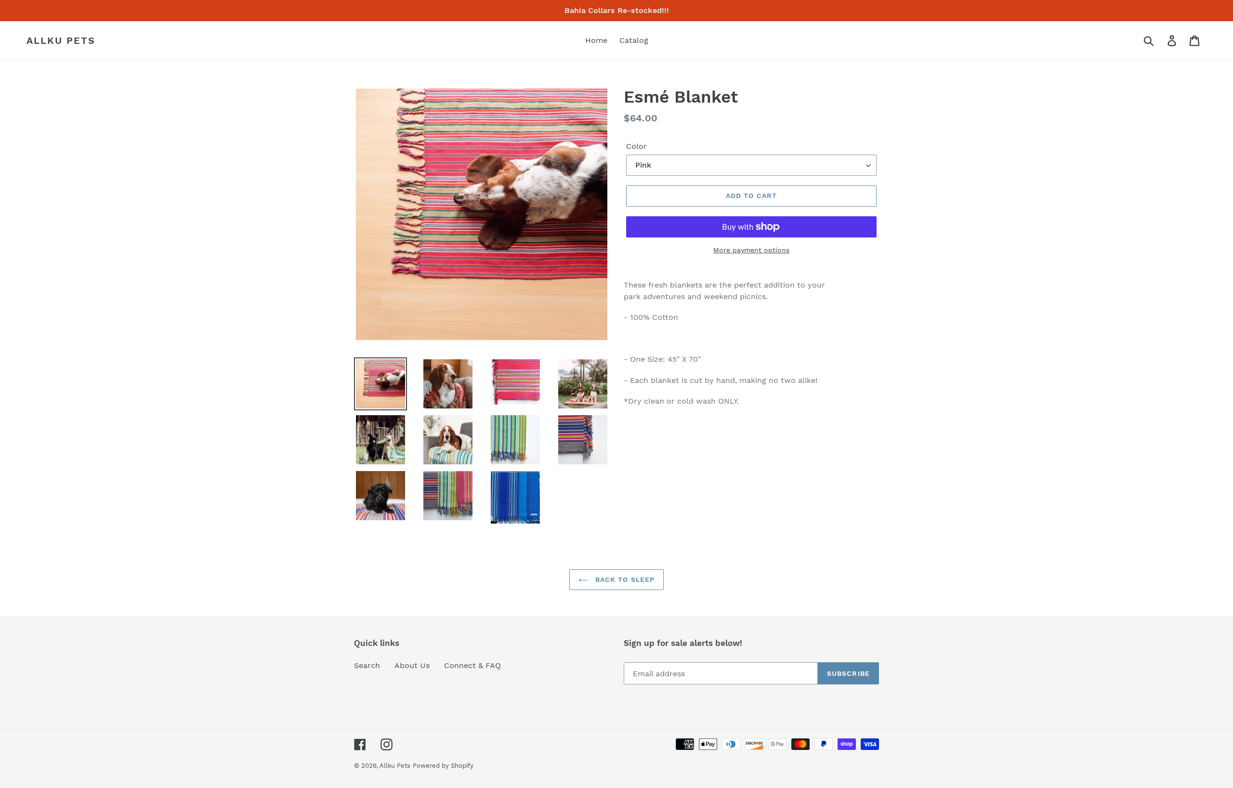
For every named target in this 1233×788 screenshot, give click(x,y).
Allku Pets (60, 40)
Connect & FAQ (472, 665)
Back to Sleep (624, 579)
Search (367, 665)
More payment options (751, 250)
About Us (412, 665)
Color (636, 146)
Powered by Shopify (443, 765)
